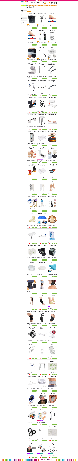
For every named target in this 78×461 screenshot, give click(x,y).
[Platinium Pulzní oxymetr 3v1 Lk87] (32, 399)
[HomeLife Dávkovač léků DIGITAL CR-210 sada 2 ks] (42, 448)
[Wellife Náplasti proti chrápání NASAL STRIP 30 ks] (42, 415)
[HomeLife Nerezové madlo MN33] (42, 86)
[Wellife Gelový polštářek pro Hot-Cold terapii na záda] (52, 382)
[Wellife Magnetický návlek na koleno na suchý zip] (32, 301)
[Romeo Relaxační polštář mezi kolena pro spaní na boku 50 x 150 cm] (52, 120)
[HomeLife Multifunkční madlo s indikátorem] (32, 120)
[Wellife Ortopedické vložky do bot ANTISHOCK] (52, 170)
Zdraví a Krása (29, 6)
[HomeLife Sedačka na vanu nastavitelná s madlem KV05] (52, 103)
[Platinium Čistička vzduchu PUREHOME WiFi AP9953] (52, 36)
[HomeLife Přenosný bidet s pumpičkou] (52, 53)
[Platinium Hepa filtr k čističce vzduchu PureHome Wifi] (32, 19)
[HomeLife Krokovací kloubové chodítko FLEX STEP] (32, 86)
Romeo (22, 15)
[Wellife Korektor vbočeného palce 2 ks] (52, 187)
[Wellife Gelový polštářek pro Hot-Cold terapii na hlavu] (42, 399)
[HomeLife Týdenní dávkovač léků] (52, 235)
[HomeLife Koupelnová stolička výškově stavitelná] (42, 120)
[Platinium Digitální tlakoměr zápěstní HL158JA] (52, 251)
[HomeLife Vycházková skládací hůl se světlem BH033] (42, 317)
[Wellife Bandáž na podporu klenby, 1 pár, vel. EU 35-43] (52, 301)
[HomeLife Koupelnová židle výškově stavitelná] (32, 350)
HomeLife (23, 14)
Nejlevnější (32, 11)
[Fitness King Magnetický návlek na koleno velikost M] (32, 317)
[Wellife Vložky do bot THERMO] (32, 187)
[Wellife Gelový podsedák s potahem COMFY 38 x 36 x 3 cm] (42, 219)
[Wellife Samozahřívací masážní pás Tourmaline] (52, 137)
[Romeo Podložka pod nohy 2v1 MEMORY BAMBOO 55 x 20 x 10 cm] (32, 251)
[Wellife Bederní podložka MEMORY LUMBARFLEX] (32, 70)
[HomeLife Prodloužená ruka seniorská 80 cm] (42, 235)
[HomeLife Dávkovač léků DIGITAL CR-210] (32, 415)
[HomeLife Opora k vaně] (42, 350)
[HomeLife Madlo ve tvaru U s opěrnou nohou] (42, 432)
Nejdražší (35, 11)
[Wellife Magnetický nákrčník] (52, 284)
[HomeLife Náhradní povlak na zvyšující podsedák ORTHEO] (52, 432)
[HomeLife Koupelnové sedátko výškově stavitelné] (42, 366)
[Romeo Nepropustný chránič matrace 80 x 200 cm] (42, 170)
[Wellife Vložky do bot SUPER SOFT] (42, 187)
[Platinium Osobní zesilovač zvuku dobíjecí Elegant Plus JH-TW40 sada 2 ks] (52, 448)
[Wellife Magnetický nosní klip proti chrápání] (52, 350)
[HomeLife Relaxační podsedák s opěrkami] (32, 219)
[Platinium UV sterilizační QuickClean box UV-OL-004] (42, 154)
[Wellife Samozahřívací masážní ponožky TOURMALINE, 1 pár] (32, 170)
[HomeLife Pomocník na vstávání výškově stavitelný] (42, 70)
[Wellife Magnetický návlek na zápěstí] (52, 317)
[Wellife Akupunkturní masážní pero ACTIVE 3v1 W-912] (52, 202)
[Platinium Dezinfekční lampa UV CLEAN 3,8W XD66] (32, 137)
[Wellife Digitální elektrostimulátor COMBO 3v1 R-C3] (42, 202)
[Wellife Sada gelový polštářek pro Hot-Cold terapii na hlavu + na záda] (32, 448)
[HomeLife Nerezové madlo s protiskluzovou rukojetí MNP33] (52, 86)
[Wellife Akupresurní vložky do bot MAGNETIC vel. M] (32, 36)
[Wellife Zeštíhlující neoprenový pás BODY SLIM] (32, 284)
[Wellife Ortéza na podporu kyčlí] (32, 53)
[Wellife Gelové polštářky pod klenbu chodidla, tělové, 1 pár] (32, 154)
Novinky (39, 2)
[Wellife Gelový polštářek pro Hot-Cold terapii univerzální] (52, 399)
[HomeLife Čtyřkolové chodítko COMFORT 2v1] (42, 103)
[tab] (56, 3)
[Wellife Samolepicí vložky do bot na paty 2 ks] (52, 154)
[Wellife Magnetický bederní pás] (42, 284)
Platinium (23, 11)
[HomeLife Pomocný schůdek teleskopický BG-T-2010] (32, 235)
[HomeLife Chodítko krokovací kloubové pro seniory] (32, 366)
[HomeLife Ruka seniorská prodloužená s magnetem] (42, 53)
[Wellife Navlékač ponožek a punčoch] (32, 202)
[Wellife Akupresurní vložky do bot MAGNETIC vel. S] (52, 19)
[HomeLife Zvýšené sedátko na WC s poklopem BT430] (32, 268)
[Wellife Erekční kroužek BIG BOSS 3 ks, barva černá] (32, 432)
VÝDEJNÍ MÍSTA (44, 2)
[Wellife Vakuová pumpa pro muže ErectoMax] (52, 415)
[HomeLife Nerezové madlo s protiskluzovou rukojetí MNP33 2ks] (52, 70)
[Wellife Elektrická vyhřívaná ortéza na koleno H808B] (32, 103)
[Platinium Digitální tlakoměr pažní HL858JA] (42, 251)
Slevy (22, 23)
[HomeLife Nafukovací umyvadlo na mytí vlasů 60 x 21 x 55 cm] (42, 382)
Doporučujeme (28, 11)
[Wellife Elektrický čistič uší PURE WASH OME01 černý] (42, 36)
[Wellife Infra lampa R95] (52, 334)
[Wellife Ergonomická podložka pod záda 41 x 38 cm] (32, 334)
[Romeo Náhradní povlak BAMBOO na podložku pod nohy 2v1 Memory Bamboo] (52, 366)
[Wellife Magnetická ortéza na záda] (52, 219)
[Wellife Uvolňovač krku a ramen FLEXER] (52, 268)
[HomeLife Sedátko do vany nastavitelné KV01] (42, 334)
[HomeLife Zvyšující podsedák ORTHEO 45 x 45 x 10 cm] (42, 268)
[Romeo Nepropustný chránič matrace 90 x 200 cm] (42, 137)
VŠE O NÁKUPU (33, 2)
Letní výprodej (23, 19)
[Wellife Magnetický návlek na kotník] (42, 301)
